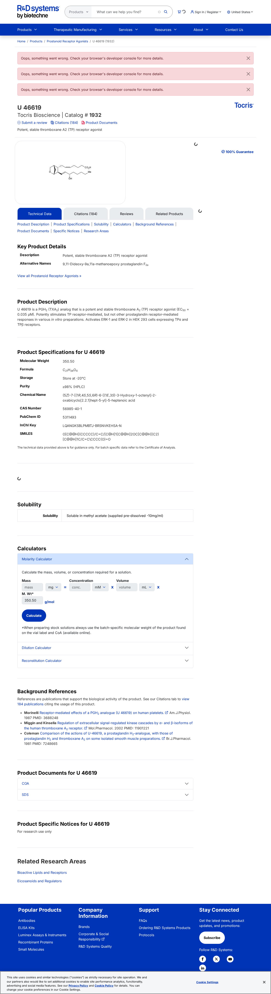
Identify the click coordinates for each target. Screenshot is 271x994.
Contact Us (234, 30)
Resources (163, 30)
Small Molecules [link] (31, 949)
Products (24, 30)
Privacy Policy (78, 985)
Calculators (122, 224)
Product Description (33, 224)
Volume (122, 580)
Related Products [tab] (169, 214)
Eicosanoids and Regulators (39, 881)
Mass (26, 580)
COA (25, 783)
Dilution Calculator (36, 648)
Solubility (101, 224)
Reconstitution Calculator (42, 661)
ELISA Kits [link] (26, 928)
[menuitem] (21, 41)
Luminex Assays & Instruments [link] (42, 935)
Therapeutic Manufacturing (75, 30)
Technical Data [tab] (39, 214)
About (198, 30)
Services (125, 30)
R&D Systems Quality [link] (95, 946)
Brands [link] (84, 927)
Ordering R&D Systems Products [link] (164, 928)
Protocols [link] (146, 935)
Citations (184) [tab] (85, 214)
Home (21, 41)
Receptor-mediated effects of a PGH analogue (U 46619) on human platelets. (102, 713)
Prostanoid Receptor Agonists (67, 41)
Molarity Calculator (37, 559)
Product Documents (101, 122)
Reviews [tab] (126, 214)
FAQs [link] (143, 920)
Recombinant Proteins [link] (35, 942)
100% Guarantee (240, 152)
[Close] (248, 58)
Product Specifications (72, 224)
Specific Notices (66, 231)
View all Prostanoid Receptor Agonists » (49, 276)
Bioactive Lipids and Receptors (42, 872)
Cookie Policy (104, 985)
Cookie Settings (207, 982)
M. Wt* (28, 594)
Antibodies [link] (26, 920)
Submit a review (34, 122)
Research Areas (96, 231)
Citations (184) (66, 122)
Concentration (81, 580)
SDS (25, 794)
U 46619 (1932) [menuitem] (103, 41)
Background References (155, 224)
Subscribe (212, 938)
